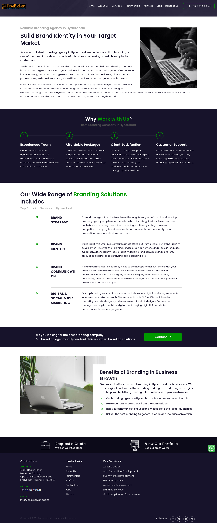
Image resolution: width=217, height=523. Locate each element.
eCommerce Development (118, 475)
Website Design (112, 466)
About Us (103, 5)
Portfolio (149, 5)
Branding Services (113, 489)
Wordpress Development (117, 485)
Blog (159, 5)
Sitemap (70, 494)
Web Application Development (120, 471)
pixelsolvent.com (48, 518)
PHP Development (113, 480)
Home (91, 5)
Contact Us (72, 485)
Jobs (68, 489)
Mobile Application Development (121, 494)
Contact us (171, 5)
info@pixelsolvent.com (34, 500)
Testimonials (132, 5)
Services (117, 5)
